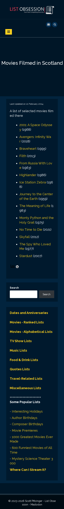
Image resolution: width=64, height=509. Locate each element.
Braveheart (27, 148)
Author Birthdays (24, 418)
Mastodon (36, 504)
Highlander (27, 175)
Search (14, 287)
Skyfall (24, 237)
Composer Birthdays (27, 424)
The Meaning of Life (34, 206)
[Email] (48, 24)
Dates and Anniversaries (29, 313)
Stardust (25, 256)
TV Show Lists (21, 341)
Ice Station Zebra (32, 182)
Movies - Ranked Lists (27, 322)
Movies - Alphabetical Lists (31, 332)
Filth (22, 156)
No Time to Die (30, 229)
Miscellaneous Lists (25, 388)
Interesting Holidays (27, 411)
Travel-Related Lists (26, 378)
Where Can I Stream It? (28, 470)
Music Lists (18, 350)
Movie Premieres (25, 430)
